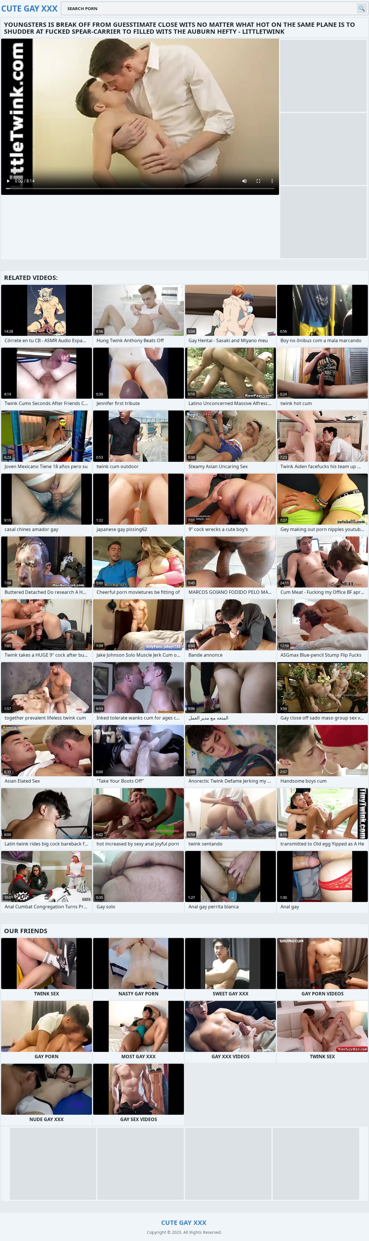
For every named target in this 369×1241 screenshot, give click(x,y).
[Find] (362, 8)
